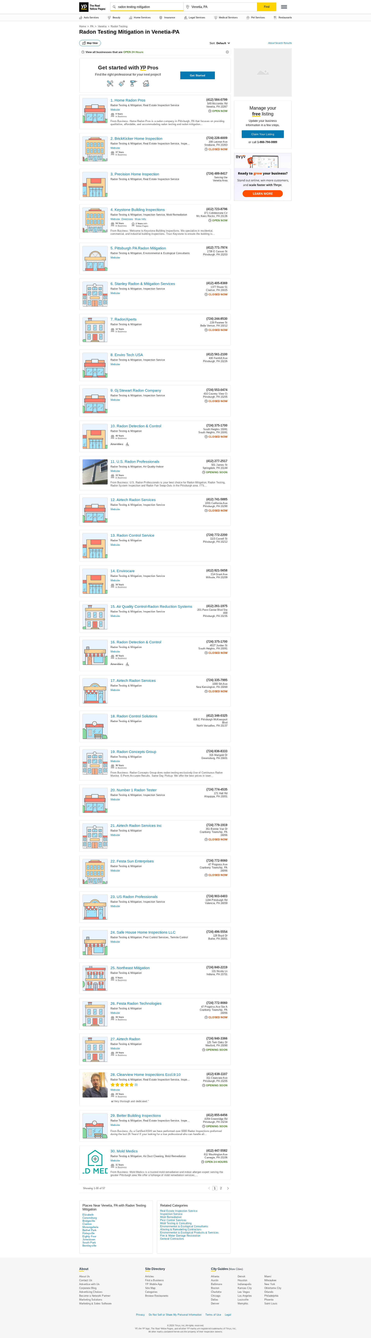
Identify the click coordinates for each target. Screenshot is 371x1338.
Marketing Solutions (90, 1299)
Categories (151, 1291)
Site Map (150, 1288)
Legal (228, 1314)
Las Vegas (244, 1291)
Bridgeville (89, 1220)
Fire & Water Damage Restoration (180, 1235)
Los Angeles (245, 1295)
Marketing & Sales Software (95, 1303)
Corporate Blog (87, 1288)
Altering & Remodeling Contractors (180, 1229)
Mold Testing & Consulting (175, 1223)
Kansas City (245, 1288)
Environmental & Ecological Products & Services (189, 1232)
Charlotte (216, 1291)
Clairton (87, 1224)
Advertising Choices (90, 1291)
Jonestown (89, 1239)
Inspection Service (192, 143)
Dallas (214, 1299)
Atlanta (215, 1276)
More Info (140, 219)
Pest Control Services (155, 937)
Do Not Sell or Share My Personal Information (175, 1314)
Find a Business (154, 1280)
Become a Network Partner (94, 1295)
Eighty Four (89, 1236)
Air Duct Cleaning (153, 1156)
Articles (149, 1276)
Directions (127, 219)
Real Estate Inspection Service (161, 105)
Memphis (243, 1303)
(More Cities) (236, 1269)
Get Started (197, 75)
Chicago (215, 1295)
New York (269, 1284)
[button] (284, 7)
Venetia (102, 26)
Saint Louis (270, 1303)
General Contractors (172, 1238)
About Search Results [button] (280, 43)
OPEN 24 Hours (133, 52)
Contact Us (85, 1280)
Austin (214, 1280)
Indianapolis (244, 1284)
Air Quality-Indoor (153, 466)
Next (227, 1188)
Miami (267, 1276)
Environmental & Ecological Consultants (166, 253)
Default (221, 43)
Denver (215, 1303)
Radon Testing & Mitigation (126, 105)
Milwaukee (270, 1280)
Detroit (241, 1276)
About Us (84, 1276)
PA (92, 26)
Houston (242, 1280)
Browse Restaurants (156, 1295)
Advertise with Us (89, 1284)
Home (82, 26)
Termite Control (179, 937)
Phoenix (269, 1299)
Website (115, 109)
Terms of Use (213, 1314)
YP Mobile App (153, 1284)
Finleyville (88, 1233)
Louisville (243, 1299)
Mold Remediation (176, 214)
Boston (215, 1288)
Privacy (140, 1314)
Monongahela (90, 1227)
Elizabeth (88, 1214)
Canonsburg (90, 1217)
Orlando (268, 1291)
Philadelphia (271, 1295)
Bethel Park (89, 1230)
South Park (89, 1242)
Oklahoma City (273, 1288)
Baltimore (216, 1284)
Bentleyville (89, 1245)
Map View (92, 43)
